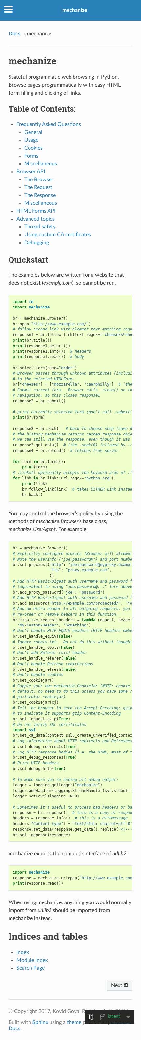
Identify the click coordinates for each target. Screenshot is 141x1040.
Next (117, 985)
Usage (31, 140)
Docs (14, 33)
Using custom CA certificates (57, 234)
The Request (38, 187)
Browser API (30, 171)
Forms (31, 156)
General (33, 132)
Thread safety (40, 226)
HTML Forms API (35, 211)
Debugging (36, 242)
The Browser (38, 179)
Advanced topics (35, 219)
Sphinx (40, 1022)
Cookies (33, 148)
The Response (40, 195)
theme (74, 1022)
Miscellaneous (40, 163)
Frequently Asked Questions (48, 124)
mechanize (74, 10)
